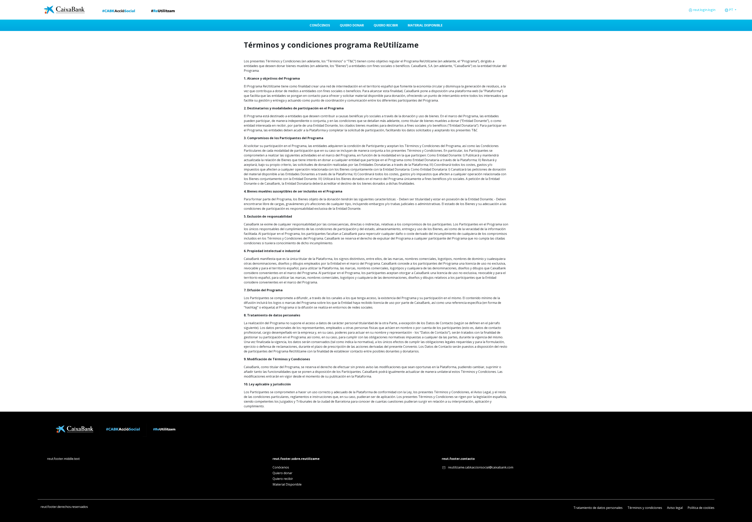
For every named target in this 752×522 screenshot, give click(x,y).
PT (731, 10)
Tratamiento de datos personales (598, 508)
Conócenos (281, 467)
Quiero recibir (283, 479)
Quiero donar (282, 473)
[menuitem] (320, 25)
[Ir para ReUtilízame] (111, 10)
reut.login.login (704, 10)
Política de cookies (701, 508)
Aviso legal (675, 508)
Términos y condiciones (644, 508)
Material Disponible (287, 484)
